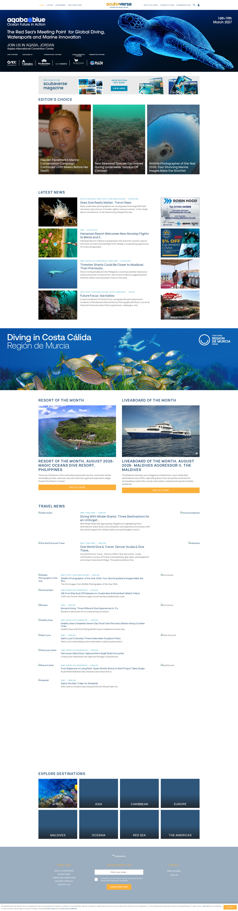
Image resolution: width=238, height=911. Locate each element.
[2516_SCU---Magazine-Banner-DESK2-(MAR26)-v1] (119, 85)
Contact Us (64, 884)
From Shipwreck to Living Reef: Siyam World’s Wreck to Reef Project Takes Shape (103, 668)
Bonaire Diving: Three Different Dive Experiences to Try (89, 608)
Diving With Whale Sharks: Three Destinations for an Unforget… (114, 518)
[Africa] (57, 793)
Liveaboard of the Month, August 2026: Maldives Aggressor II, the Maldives (158, 465)
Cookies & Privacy (64, 881)
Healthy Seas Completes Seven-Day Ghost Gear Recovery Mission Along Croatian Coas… (103, 624)
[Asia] (98, 793)
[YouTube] (178, 881)
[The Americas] (180, 824)
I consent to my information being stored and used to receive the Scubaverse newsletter (122, 879)
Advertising (64, 874)
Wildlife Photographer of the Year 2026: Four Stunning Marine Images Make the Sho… (102, 579)
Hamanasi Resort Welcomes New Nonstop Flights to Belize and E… (114, 235)
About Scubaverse (64, 871)
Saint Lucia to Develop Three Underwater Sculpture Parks (90, 638)
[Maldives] (57, 824)
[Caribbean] (139, 793)
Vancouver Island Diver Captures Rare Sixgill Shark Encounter (92, 653)
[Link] (199, 4)
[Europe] (180, 793)
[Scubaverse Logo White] (119, 856)
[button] (83, 5)
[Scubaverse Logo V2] (119, 5)
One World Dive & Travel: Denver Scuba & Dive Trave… (112, 548)
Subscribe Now (119, 887)
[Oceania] (98, 824)
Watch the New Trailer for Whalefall (79, 683)
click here (206, 906)
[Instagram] (174, 881)
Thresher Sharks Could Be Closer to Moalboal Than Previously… (111, 266)
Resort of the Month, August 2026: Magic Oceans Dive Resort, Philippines (76, 465)
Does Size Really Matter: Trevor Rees (105, 202)
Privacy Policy (50, 908)
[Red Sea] (139, 824)
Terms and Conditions (64, 877)
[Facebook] (169, 881)
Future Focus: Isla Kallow (97, 295)
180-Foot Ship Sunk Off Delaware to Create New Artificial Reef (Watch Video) (100, 593)
